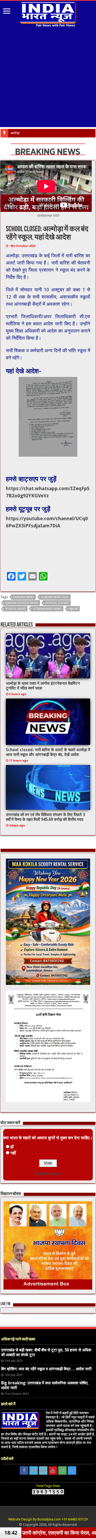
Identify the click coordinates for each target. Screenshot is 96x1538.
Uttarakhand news (47, 609)
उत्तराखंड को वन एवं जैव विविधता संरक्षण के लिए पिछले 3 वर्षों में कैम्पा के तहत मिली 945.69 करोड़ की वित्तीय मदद (45, 817)
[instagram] (72, 1470)
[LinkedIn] (43, 1470)
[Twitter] (33, 1470)
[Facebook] (24, 1470)
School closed (57, 603)
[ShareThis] (62, 1470)
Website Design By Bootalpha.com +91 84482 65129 (47, 1519)
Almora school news (21, 603)
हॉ (12, 1146)
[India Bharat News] (48, 13)
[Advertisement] (48, 77)
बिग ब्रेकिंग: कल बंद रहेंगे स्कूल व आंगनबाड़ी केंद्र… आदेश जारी (46, 1369)
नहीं (13, 1152)
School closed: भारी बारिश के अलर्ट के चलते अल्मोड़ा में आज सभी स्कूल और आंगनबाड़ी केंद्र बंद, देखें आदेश (48, 752)
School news (15, 609)
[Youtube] (53, 1470)
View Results (48, 1173)
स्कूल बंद (73, 609)
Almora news (23, 597)
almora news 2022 (55, 597)
